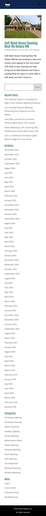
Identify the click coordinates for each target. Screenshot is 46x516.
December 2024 (12, 205)
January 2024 (10, 255)
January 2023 (10, 310)
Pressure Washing (12, 450)
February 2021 (11, 342)
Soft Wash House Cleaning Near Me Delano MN (21, 45)
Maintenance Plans (13, 440)
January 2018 (10, 407)
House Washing (11, 436)
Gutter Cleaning (12, 427)
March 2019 (10, 370)
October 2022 (11, 324)
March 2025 (10, 191)
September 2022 (12, 329)
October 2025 (11, 159)
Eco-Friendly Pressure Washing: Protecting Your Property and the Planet (20, 111)
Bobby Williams (12, 50)
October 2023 (11, 269)
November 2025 (12, 154)
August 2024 (10, 223)
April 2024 (9, 241)
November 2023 (12, 264)
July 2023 (9, 283)
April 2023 (9, 297)
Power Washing (11, 445)
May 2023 (9, 292)
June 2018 (9, 388)
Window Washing (12, 472)
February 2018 (11, 402)
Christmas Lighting (13, 417)
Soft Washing (34, 50)
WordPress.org (11, 497)
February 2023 (11, 306)
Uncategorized (11, 463)
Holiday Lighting (12, 431)
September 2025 (12, 163)
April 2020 (9, 361)
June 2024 (9, 232)
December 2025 (12, 150)
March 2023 (10, 301)
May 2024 (9, 237)
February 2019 (11, 375)
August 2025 (10, 168)
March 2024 (10, 246)
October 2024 (11, 214)
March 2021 (10, 338)
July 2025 (9, 173)
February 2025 (11, 196)
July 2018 (9, 384)
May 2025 (9, 182)
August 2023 (10, 278)
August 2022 (10, 333)
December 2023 (12, 260)
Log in (7, 483)
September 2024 (12, 219)
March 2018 (10, 398)
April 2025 (9, 186)
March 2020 (10, 365)
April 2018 (9, 393)
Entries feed (10, 488)
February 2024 (11, 251)
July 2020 (9, 356)
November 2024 (12, 209)
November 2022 (12, 320)
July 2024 (9, 228)
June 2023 (9, 287)
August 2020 (10, 352)
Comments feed (12, 492)
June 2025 (9, 177)
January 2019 (10, 379)
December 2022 (12, 315)
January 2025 (10, 200)
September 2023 (12, 274)
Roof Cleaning (11, 454)
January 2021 (10, 347)
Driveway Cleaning (13, 422)
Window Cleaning (12, 468)
